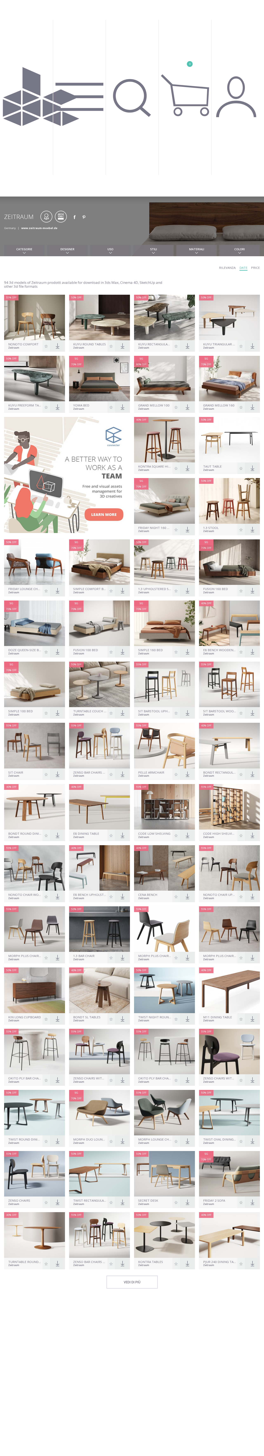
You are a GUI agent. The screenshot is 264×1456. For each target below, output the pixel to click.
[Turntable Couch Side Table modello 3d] (99, 684)
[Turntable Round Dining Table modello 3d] (34, 1235)
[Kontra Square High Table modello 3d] (164, 439)
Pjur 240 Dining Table (219, 1262)
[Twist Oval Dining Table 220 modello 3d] (229, 1112)
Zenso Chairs (19, 1200)
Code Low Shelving (154, 834)
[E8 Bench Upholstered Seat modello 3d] (99, 868)
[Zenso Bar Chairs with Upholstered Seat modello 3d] (99, 1235)
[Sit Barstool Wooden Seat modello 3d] (229, 684)
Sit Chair (15, 772)
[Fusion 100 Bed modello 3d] (99, 623)
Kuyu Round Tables (89, 344)
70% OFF (76, 364)
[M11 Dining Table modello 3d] (229, 990)
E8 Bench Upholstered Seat (89, 895)
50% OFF (76, 297)
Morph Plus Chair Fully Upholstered (24, 956)
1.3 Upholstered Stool (154, 589)
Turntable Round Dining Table (24, 1262)
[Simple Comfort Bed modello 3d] (99, 562)
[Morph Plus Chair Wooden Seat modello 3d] (229, 929)
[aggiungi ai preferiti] (46, 346)
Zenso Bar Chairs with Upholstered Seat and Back (89, 772)
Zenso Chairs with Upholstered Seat (89, 1078)
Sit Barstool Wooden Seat (219, 711)
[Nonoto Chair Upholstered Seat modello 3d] (229, 868)
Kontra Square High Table (154, 466)
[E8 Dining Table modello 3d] (99, 807)
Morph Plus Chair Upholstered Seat (154, 956)
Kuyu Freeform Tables (24, 405)
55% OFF (11, 297)
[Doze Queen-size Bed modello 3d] (34, 623)
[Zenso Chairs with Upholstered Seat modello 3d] (99, 1051)
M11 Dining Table (217, 1017)
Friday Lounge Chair (24, 589)
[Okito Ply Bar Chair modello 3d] (164, 1051)
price (255, 267)
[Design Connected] (41, 98)
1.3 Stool (211, 528)
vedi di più (132, 1282)
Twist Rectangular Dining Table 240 (89, 1200)
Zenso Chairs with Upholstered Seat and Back (219, 1078)
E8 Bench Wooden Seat (219, 650)
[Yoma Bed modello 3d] (99, 378)
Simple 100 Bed (20, 711)
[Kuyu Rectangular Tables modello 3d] (164, 317)
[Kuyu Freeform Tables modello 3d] (34, 378)
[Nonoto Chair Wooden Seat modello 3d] (34, 868)
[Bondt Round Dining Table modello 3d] (34, 807)
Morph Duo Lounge (89, 1139)
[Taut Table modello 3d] (229, 439)
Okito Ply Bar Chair (154, 1078)
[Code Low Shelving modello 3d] (164, 807)
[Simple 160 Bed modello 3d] (164, 623)
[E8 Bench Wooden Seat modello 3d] (229, 623)
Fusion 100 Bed (85, 650)
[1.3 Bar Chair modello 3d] (99, 929)
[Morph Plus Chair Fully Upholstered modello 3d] (34, 929)
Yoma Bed (81, 405)
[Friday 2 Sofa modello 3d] (229, 1173)
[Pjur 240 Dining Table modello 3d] (229, 1235)
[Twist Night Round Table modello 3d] (164, 990)
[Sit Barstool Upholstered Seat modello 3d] (164, 684)
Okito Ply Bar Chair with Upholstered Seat (24, 1078)
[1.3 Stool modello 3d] (229, 501)
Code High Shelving (219, 834)
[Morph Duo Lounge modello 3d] (99, 1112)
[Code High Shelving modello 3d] (229, 807)
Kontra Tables (150, 1262)
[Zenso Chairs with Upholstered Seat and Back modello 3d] (229, 1051)
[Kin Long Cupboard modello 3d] (34, 990)
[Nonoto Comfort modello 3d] (34, 317)
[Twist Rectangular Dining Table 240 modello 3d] (99, 1173)
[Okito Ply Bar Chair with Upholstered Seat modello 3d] (34, 1051)
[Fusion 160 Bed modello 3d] (229, 562)
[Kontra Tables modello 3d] (164, 1235)
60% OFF (141, 364)
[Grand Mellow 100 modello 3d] (164, 378)
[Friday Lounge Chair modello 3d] (34, 562)
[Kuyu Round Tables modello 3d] (99, 317)
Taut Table (212, 466)
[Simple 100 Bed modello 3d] (34, 684)
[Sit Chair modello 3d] (34, 745)
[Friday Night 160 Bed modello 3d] (164, 501)
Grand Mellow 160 (219, 405)
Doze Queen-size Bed (24, 650)
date (243, 267)
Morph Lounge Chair (154, 1139)
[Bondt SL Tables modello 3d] (99, 990)
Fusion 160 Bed (215, 589)
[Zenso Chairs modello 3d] (34, 1173)
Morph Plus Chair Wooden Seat (219, 956)
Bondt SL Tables (86, 1017)
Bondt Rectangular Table (219, 772)
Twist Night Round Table (154, 1017)
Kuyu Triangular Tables (219, 344)
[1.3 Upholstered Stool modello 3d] (164, 562)
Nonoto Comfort (23, 344)
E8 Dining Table (86, 834)
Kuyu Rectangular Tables (154, 344)
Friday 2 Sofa (214, 1200)
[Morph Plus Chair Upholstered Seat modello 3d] (164, 929)
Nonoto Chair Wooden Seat (24, 895)
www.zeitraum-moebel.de (39, 228)
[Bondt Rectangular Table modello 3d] (229, 745)
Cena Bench (147, 895)
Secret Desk (148, 1200)
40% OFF (141, 419)
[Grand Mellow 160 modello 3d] (229, 378)
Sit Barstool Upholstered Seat (154, 711)
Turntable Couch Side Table (89, 711)
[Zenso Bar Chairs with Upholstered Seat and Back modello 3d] (99, 745)
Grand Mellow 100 (154, 405)
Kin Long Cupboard (24, 1017)
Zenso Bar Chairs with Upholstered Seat (89, 1262)
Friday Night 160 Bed (154, 528)
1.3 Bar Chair (83, 956)
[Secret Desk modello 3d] (164, 1173)
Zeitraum (13, 348)
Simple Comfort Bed (89, 589)
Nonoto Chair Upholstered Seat (219, 895)
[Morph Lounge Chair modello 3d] (164, 1112)
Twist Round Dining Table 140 (24, 1139)
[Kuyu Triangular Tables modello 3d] (229, 317)
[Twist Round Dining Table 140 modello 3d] (34, 1112)
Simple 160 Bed (150, 650)
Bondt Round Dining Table (24, 834)
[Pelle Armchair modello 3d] (164, 745)
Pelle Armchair (151, 772)
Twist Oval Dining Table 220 (219, 1139)
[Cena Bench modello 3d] (164, 868)
